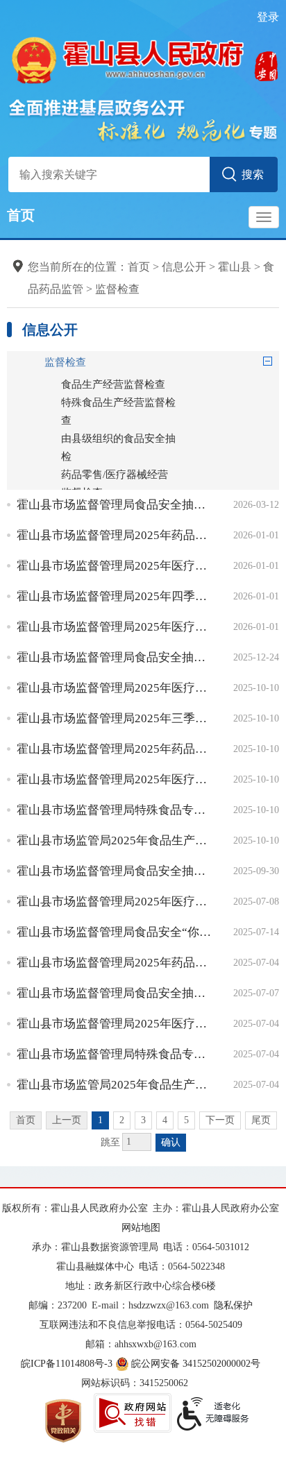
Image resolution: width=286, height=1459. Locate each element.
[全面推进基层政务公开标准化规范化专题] (142, 120)
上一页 (66, 1120)
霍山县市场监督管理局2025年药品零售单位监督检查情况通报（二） (115, 962)
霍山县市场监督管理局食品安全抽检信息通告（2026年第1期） (115, 504)
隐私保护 (233, 1305)
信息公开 (184, 267)
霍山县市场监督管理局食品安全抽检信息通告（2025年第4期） (115, 871)
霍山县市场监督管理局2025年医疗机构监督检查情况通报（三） (115, 687)
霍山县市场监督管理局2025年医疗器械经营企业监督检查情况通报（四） (115, 626)
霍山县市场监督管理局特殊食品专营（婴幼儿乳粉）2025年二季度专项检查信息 (115, 1054)
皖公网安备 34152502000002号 (195, 1363)
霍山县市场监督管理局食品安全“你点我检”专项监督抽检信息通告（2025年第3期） (115, 932)
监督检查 (117, 289)
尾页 (261, 1120)
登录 (268, 17)
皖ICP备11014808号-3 (66, 1363)
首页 (21, 215)
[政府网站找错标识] (132, 1413)
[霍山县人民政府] (142, 59)
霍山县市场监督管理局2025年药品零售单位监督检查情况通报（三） (115, 749)
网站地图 (140, 1227)
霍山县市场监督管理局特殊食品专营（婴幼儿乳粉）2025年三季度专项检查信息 (115, 810)
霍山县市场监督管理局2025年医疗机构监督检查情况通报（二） (115, 1023)
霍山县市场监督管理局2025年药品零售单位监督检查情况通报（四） (115, 535)
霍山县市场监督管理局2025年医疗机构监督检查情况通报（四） (115, 565)
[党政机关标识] (63, 1420)
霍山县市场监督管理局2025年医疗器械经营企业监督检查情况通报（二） (115, 901)
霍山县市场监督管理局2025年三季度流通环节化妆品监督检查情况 (115, 718)
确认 (170, 1142)
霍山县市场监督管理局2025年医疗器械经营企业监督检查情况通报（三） (115, 779)
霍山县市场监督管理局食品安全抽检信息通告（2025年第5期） (115, 657)
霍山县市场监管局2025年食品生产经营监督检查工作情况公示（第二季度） (115, 1084)
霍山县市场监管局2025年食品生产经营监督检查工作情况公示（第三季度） (115, 840)
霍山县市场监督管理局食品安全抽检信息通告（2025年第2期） (115, 993)
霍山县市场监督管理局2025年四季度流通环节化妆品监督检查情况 (115, 596)
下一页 (220, 1120)
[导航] (264, 217)
